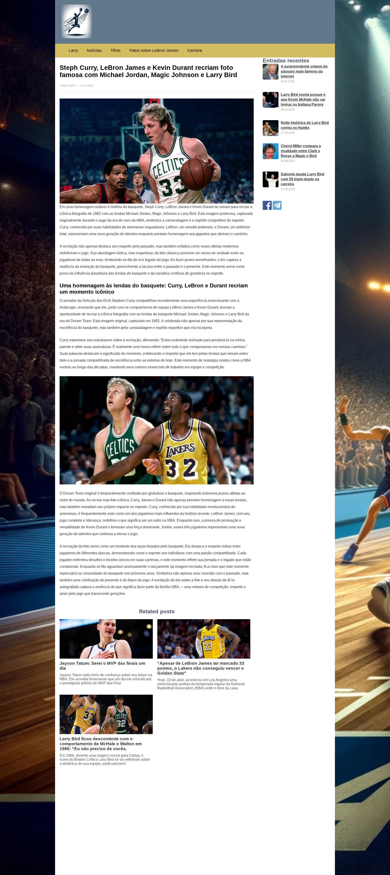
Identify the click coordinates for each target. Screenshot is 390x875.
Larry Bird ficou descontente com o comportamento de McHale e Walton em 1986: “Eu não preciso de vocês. (101, 743)
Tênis (116, 50)
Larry (73, 50)
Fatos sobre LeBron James (154, 50)
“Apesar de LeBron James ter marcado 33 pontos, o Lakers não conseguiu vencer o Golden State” (200, 668)
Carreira (194, 50)
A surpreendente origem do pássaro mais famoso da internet (304, 71)
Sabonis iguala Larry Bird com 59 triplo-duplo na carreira (302, 179)
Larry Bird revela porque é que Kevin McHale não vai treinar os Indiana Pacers (303, 99)
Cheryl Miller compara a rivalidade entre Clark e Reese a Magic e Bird (301, 151)
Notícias (94, 50)
